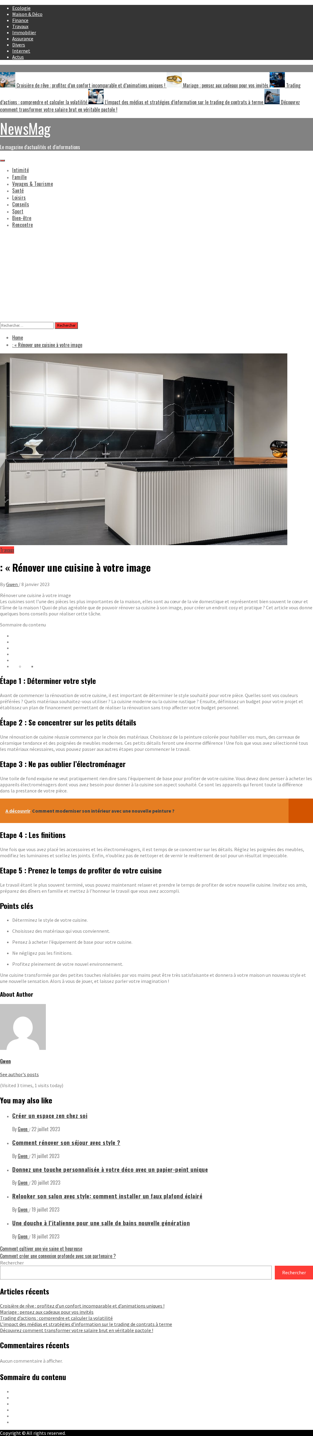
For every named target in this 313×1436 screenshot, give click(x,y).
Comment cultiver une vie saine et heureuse (41, 1248)
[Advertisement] (156, 276)
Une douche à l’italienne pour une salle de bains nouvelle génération (101, 1223)
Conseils (20, 204)
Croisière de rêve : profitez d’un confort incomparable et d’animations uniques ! (91, 85)
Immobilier (24, 32)
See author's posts (19, 1074)
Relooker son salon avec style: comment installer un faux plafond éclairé (107, 1196)
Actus (18, 57)
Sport (18, 211)
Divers (18, 45)
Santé (18, 190)
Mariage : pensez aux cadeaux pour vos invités (226, 85)
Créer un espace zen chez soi (49, 1115)
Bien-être (21, 218)
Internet (21, 51)
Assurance (22, 38)
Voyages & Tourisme (32, 183)
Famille (19, 177)
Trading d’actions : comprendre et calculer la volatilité (56, 1318)
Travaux (20, 26)
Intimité (20, 170)
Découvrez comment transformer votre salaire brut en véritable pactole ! (76, 1330)
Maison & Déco (27, 14)
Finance (20, 20)
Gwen (12, 584)
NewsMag (25, 128)
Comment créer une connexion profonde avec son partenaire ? (58, 1256)
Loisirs (19, 197)
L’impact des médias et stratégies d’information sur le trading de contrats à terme (184, 102)
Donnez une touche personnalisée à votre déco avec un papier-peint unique (110, 1169)
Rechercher (12, 1263)
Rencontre (22, 224)
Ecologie (21, 8)
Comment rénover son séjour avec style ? (66, 1142)
